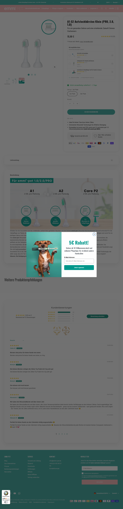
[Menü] (9, 491)
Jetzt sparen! (79, 267)
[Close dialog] (94, 234)
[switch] (6, 502)
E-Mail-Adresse (69, 257)
